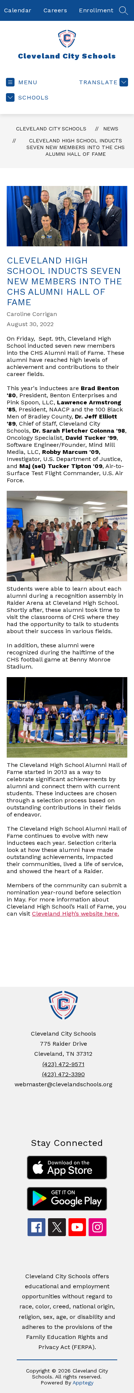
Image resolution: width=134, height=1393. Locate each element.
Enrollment (96, 10)
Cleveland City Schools (51, 129)
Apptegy (83, 1383)
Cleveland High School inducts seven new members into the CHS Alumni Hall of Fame (75, 147)
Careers (55, 10)
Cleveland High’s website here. (75, 913)
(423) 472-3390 (63, 1074)
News (110, 129)
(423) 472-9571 (63, 1064)
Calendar (18, 10)
